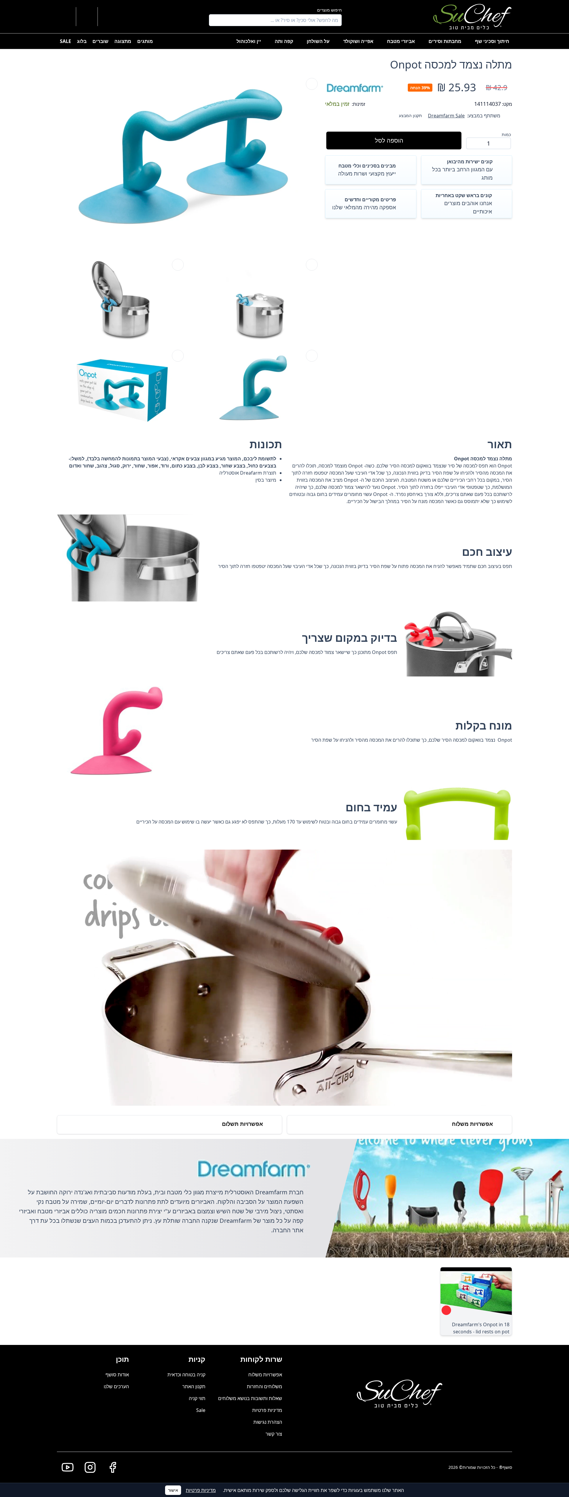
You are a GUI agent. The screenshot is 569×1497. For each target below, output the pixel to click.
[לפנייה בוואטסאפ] (65, 16)
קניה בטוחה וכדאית (186, 1374)
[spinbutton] (488, 143)
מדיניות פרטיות (267, 1410)
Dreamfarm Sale (446, 115)
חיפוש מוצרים (329, 10)
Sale (200, 1410)
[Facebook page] (110, 1467)
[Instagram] (87, 1467)
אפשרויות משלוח (265, 1374)
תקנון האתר (193, 1386)
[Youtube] (65, 1467)
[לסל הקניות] (87, 16)
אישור (173, 1490)
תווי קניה (197, 1398)
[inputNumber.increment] (473, 143)
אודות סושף (117, 1374)
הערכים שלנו (116, 1386)
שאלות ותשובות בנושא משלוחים (250, 1398)
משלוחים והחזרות (264, 1386)
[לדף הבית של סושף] (472, 16)
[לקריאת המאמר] (446, 1310)
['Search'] (215, 20)
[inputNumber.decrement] (504, 143)
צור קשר (274, 1434)
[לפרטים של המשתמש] (109, 16)
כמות (506, 134)
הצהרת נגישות (267, 1422)
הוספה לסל (389, 140)
